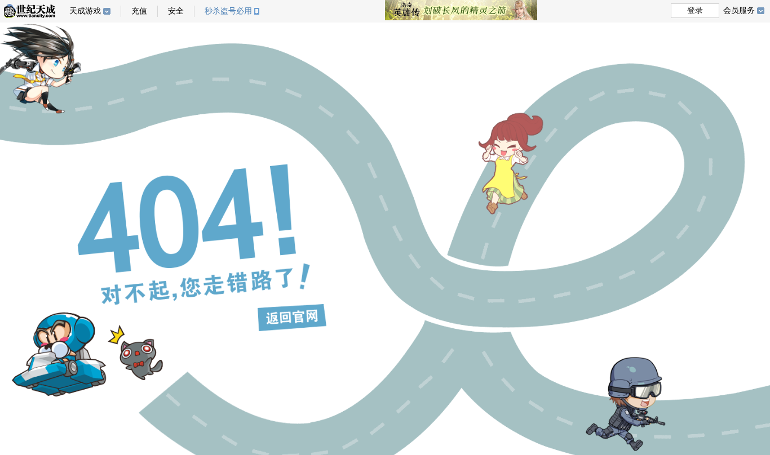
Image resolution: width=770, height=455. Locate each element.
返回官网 (292, 317)
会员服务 (739, 10)
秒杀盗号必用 (228, 11)
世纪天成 (29, 11)
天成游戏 (85, 11)
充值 (139, 11)
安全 (176, 11)
